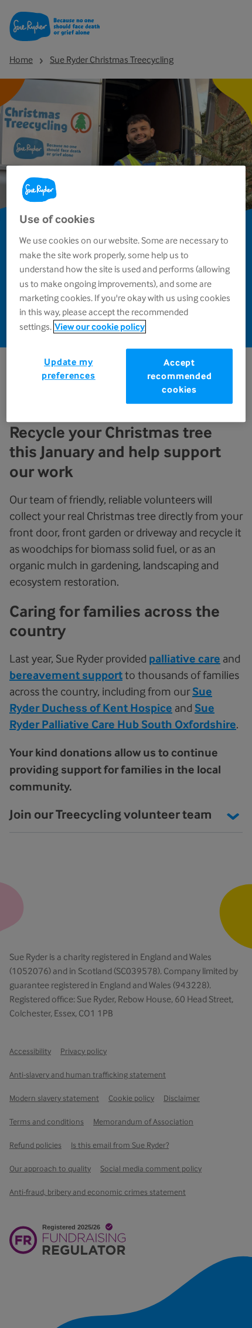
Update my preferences (69, 368)
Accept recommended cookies (179, 376)
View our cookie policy (100, 326)
